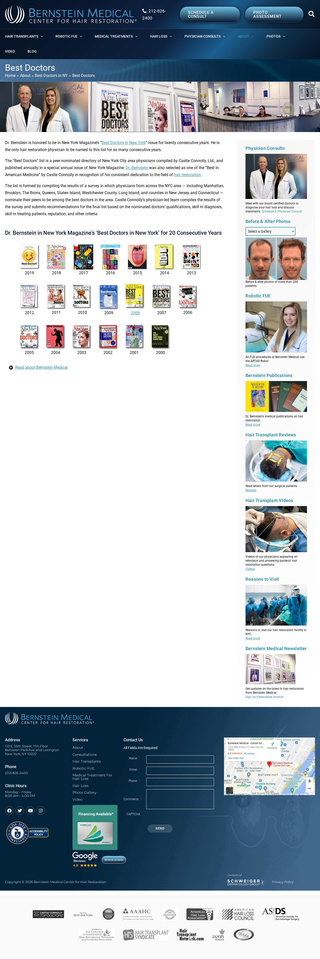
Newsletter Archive (270, 697)
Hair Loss (80, 786)
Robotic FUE (83, 768)
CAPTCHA (133, 814)
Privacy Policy (283, 882)
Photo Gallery (84, 792)
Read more (253, 365)
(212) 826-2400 (16, 773)
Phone (134, 781)
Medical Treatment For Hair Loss (92, 777)
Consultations (84, 755)
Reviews (251, 490)
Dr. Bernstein (137, 167)
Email (135, 769)
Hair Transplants (86, 761)
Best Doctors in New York (124, 142)
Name (134, 758)
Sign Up (251, 697)
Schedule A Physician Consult (282, 211)
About (77, 748)
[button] (311, 15)
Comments (133, 799)
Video (77, 799)
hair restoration (187, 174)
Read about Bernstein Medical (41, 367)
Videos (250, 569)
